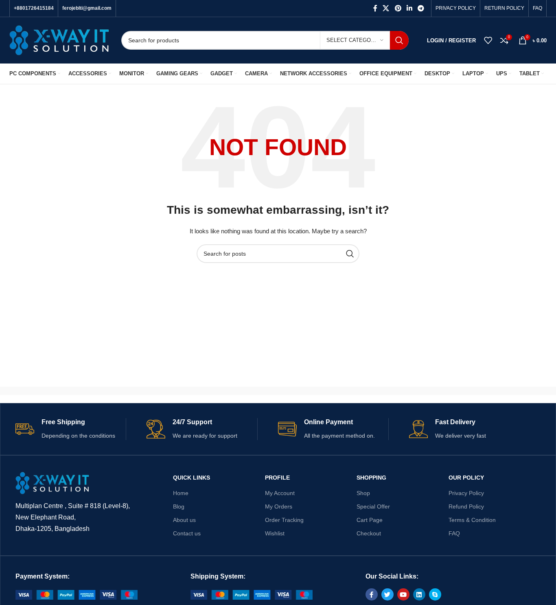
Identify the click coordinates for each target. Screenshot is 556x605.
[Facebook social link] (375, 8)
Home (180, 493)
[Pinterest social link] (398, 8)
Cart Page (370, 520)
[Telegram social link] (421, 8)
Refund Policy (466, 506)
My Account (280, 493)
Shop (363, 493)
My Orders (278, 506)
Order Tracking (284, 520)
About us (184, 520)
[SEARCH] (399, 40)
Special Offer (373, 506)
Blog (178, 506)
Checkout (369, 533)
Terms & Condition (472, 520)
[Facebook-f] (372, 594)
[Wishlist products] (488, 40)
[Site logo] (59, 40)
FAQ (454, 533)
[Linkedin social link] (409, 8)
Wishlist (275, 533)
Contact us (187, 533)
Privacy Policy (466, 493)
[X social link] (386, 8)
